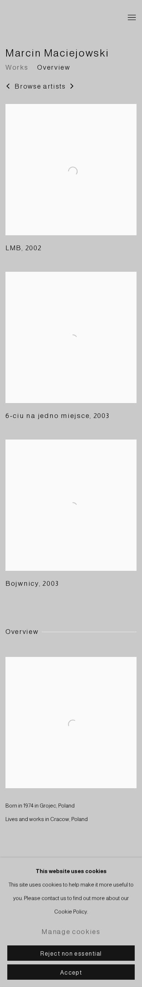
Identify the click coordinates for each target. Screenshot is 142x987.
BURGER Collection (60, 18)
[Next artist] (72, 86)
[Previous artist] (8, 86)
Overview (53, 67)
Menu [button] (131, 17)
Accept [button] (71, 972)
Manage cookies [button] (71, 932)
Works (16, 67)
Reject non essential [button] (71, 953)
